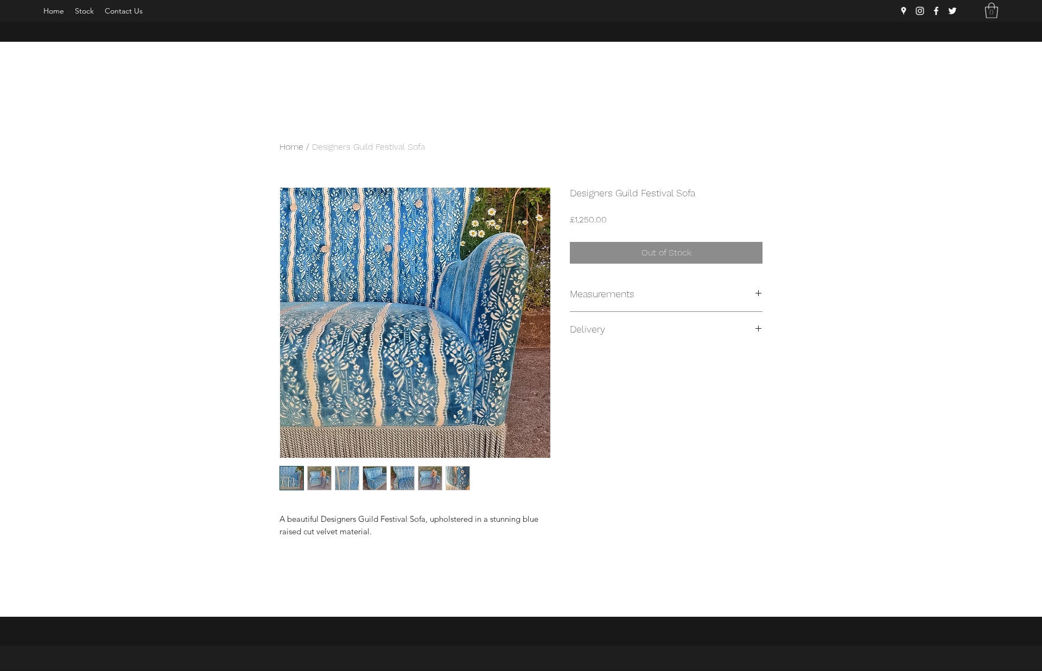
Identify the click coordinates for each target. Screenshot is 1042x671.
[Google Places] (903, 10)
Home (291, 147)
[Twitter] (952, 10)
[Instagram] (919, 10)
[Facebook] (936, 10)
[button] (991, 10)
